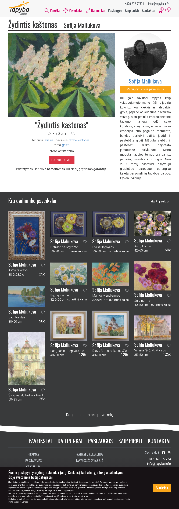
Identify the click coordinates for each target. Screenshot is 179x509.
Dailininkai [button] (97, 10)
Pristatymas (33, 460)
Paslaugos (115, 10)
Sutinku (162, 488)
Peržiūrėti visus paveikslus (145, 89)
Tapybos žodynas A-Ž (89, 460)
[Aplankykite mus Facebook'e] (164, 453)
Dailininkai (70, 441)
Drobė (73, 140)
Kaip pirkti (132, 10)
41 (160, 201)
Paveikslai (40, 441)
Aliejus (49, 140)
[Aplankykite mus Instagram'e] (169, 453)
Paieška (54, 10)
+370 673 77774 (134, 3)
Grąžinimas (33, 466)
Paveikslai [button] (75, 10)
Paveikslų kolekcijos (89, 454)
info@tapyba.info (158, 3)
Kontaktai (148, 10)
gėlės (65, 145)
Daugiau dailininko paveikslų (89, 415)
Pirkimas (33, 454)
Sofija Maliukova (145, 81)
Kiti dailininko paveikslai (32, 200)
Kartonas (84, 140)
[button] (73, 133)
